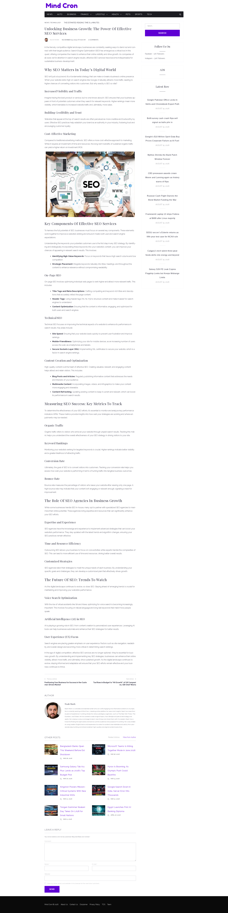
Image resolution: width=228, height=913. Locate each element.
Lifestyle (100, 14)
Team (109, 904)
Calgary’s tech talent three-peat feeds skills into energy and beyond (162, 253)
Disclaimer (84, 904)
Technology (55, 22)
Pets (128, 14)
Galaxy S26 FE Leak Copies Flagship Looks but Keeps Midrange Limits (162, 273)
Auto (59, 14)
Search (162, 33)
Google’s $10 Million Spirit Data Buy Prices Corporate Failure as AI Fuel (162, 139)
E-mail (94, 864)
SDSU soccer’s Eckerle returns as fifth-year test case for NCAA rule (162, 234)
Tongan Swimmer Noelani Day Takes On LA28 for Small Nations (72, 811)
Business (71, 14)
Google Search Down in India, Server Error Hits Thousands (119, 791)
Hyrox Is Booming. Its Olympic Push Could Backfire (118, 770)
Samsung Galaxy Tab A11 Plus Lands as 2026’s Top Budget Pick (72, 770)
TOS (103, 904)
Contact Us (74, 904)
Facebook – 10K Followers (154, 54)
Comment (48, 841)
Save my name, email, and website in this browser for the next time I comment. (73, 883)
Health (115, 14)
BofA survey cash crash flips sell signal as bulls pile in (162, 120)
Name (47, 864)
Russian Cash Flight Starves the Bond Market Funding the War (162, 198)
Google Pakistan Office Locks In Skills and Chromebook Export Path (162, 102)
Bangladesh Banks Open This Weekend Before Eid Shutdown (72, 750)
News (49, 14)
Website (47, 874)
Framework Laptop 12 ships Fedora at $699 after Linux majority (162, 216)
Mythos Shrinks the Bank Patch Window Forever (162, 157)
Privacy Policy (95, 904)
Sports (138, 14)
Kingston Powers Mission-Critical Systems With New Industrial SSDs (73, 791)
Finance (85, 14)
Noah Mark (54, 40)
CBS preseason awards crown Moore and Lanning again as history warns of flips (162, 177)
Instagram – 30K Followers (155, 58)
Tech (149, 14)
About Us (64, 904)
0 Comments (93, 40)
